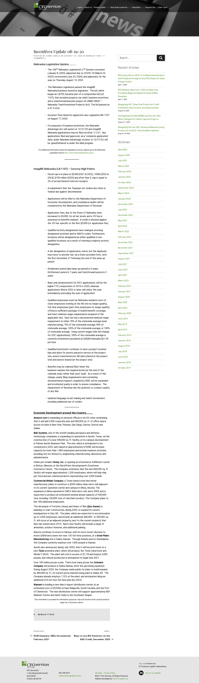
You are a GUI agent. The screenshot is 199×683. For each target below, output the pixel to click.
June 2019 (123, 319)
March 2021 (123, 280)
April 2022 (122, 226)
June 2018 (123, 357)
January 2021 (124, 291)
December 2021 (125, 242)
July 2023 (122, 210)
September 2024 (126, 188)
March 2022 (123, 231)
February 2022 (124, 237)
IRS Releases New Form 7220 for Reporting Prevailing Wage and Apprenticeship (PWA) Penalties (138, 93)
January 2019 (124, 340)
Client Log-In (162, 7)
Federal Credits (100, 7)
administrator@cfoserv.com (70, 676)
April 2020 (122, 308)
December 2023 (125, 204)
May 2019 (122, 324)
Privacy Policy (109, 673)
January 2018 (124, 362)
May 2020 (122, 302)
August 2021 (124, 259)
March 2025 (123, 166)
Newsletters (93, 56)
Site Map (98, 673)
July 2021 (122, 264)
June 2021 (123, 270)
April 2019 (122, 329)
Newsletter (136, 7)
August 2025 (124, 155)
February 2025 (124, 171)
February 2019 (124, 335)
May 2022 (122, 220)
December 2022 (125, 215)
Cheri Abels (53, 56)
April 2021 (122, 275)
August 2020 (124, 297)
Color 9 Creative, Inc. (120, 679)
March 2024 (123, 193)
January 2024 (124, 199)
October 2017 (124, 368)
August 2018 (124, 346)
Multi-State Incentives (119, 7)
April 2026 (122, 149)
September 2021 (126, 253)
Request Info (150, 7)
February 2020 (124, 313)
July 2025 (122, 160)
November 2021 (125, 248)
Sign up (142, 664)
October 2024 (124, 182)
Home (80, 7)
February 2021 (124, 286)
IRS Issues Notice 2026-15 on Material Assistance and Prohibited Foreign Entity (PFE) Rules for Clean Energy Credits (141, 78)
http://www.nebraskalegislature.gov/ (79, 153)
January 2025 (124, 177)
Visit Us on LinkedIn (153, 673)
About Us (88, 7)
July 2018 (122, 351)
